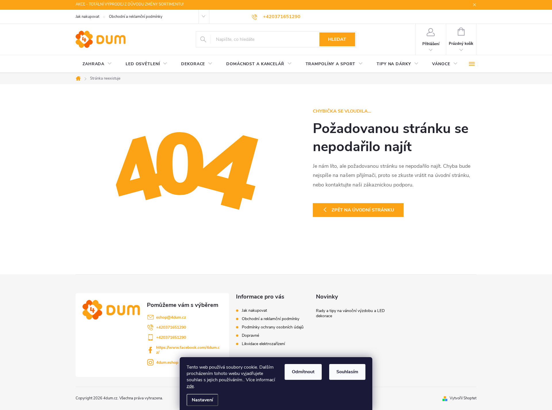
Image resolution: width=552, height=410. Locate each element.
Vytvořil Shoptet (463, 398)
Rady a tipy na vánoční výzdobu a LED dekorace (350, 313)
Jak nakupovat (87, 16)
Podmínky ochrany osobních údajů (273, 327)
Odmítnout (303, 372)
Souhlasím (347, 372)
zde (190, 386)
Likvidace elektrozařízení (263, 344)
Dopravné (250, 335)
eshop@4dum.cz (171, 317)
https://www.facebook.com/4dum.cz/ (188, 350)
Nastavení (202, 400)
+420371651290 (171, 327)
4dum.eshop (167, 362)
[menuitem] (97, 64)
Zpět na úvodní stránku (362, 210)
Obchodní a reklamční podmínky (135, 16)
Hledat (337, 39)
